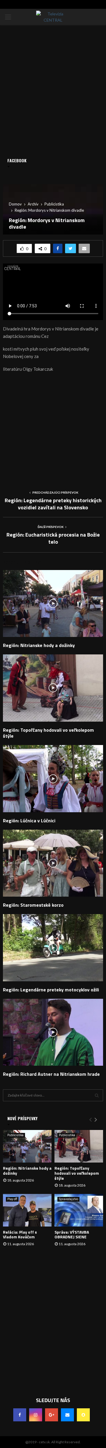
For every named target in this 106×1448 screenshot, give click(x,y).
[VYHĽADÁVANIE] (96, 1095)
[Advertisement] (53, 429)
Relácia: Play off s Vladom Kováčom (20, 1234)
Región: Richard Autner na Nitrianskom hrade (51, 1074)
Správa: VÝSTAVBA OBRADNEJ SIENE (71, 1234)
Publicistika (15, 1135)
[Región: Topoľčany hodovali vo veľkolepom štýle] (78, 1146)
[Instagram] (35, 1414)
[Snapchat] (83, 1414)
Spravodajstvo (68, 1199)
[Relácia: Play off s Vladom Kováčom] (27, 1210)
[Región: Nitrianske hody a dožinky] (27, 1146)
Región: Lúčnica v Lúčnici (29, 820)
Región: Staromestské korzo (33, 904)
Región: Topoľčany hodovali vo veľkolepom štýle (48, 733)
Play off (12, 1199)
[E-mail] (67, 1414)
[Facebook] (19, 1414)
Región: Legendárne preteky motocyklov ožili (51, 989)
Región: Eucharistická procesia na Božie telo (53, 538)
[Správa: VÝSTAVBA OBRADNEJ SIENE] (78, 1210)
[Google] (51, 1414)
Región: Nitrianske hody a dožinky (39, 645)
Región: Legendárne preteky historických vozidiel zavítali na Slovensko (53, 503)
